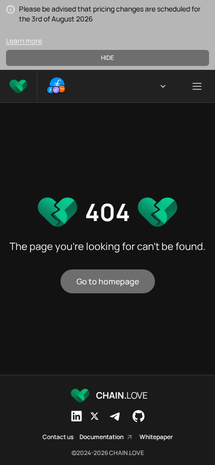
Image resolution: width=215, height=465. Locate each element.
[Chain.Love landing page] (18, 86)
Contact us (58, 437)
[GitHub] (138, 416)
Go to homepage (107, 281)
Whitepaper (156, 437)
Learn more (24, 40)
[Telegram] (115, 416)
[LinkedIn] (76, 416)
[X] (94, 416)
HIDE (107, 57)
